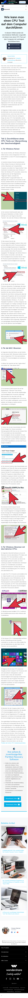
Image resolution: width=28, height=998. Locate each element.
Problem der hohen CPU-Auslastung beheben (13, 743)
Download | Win (11, 798)
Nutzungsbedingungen (19, 989)
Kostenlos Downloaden (15, 44)
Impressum (22, 987)
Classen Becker (11, 56)
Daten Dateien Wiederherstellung (18, 941)
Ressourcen (6, 941)
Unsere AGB (5, 987)
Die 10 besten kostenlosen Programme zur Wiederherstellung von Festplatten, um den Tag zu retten (13, 882)
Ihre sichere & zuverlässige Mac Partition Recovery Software (14, 756)
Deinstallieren (18, 991)
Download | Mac (11, 804)
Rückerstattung (10, 991)
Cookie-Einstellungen (8, 989)
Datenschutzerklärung (14, 987)
